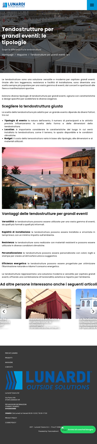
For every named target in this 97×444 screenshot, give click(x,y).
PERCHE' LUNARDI (11, 353)
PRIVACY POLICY (11, 418)
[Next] (93, 311)
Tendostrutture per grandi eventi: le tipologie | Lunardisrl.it (61, 54)
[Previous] (4, 311)
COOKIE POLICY (10, 423)
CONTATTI (9, 367)
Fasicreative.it (53, 431)
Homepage (8, 54)
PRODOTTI (8, 358)
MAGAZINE (9, 362)
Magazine (22, 54)
